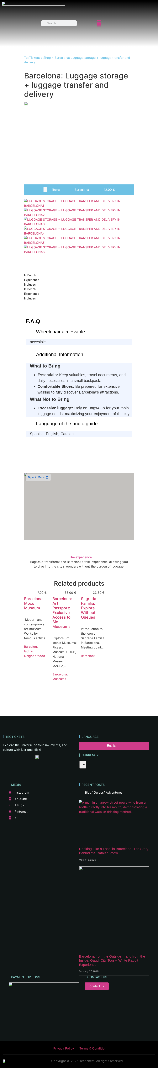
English (112, 745)
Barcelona (31, 646)
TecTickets (32, 58)
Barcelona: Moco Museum (34, 603)
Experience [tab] (31, 280)
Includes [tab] (30, 284)
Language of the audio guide (67, 423)
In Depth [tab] (30, 275)
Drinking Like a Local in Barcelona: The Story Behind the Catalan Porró (113, 851)
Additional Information (59, 354)
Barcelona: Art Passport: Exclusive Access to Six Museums (62, 612)
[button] (79, 256)
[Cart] (112, 23)
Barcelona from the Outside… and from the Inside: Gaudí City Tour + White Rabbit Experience (112, 960)
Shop (47, 58)
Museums (59, 679)
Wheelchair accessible (60, 331)
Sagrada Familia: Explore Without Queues (88, 608)
